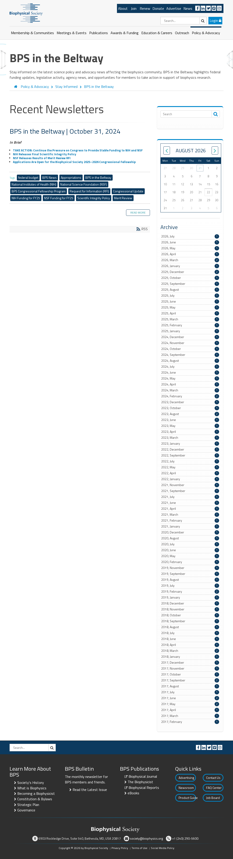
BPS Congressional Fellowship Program (39, 191)
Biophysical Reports (144, 787)
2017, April (189, 710)
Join (134, 8)
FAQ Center (214, 787)
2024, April (189, 384)
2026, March (189, 260)
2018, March (189, 651)
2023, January (189, 443)
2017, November (189, 668)
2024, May (189, 378)
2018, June (189, 639)
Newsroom (186, 787)
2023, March (189, 438)
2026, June (189, 242)
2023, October (189, 408)
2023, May (189, 426)
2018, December (189, 603)
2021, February (189, 520)
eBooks (133, 793)
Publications (98, 33)
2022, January (189, 479)
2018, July (189, 633)
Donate (158, 8)
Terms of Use (139, 848)
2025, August (189, 290)
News (187, 8)
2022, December (189, 449)
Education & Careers (156, 33)
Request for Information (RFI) (89, 191)
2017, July (189, 692)
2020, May (189, 556)
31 (200, 168)
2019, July (189, 586)
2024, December (189, 337)
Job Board (213, 797)
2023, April (189, 432)
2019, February (189, 591)
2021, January (189, 526)
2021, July (189, 497)
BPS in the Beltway (98, 177)
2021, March (189, 514)
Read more (138, 212)
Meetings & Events (71, 33)
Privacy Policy (119, 848)
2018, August (189, 627)
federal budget (28, 177)
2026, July (189, 236)
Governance (26, 810)
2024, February (189, 396)
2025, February (189, 325)
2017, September (189, 680)
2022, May (189, 467)
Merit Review (123, 198)
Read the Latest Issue (90, 789)
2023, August (189, 414)
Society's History (30, 782)
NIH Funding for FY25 (26, 198)
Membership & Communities (32, 33)
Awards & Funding (125, 33)
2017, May (189, 704)
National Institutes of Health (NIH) (34, 184)
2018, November (189, 609)
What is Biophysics (31, 788)
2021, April (189, 509)
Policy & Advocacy (206, 33)
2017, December (189, 662)
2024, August (189, 361)
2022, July (189, 461)
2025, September (189, 284)
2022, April (189, 473)
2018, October (189, 615)
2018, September (189, 621)
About (123, 8)
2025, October (189, 278)
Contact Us (213, 777)
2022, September (189, 455)
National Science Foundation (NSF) (83, 184)
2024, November (189, 343)
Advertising (186, 777)
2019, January (189, 597)
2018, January (189, 657)
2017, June (189, 698)
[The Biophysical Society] (26, 12)
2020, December (189, 532)
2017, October (189, 674)
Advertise (173, 8)
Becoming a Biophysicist (36, 793)
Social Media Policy (162, 848)
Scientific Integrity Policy (93, 198)
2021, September (189, 491)
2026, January (189, 266)
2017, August (189, 686)
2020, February (189, 562)
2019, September (189, 574)
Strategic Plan (28, 804)
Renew (145, 8)
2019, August (189, 580)
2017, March (189, 716)
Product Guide (187, 797)
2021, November (189, 485)
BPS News (49, 177)
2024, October (189, 349)
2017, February (189, 722)
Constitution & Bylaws (34, 799)
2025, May (189, 307)
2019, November (189, 568)
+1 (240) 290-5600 (185, 838)
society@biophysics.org (146, 838)
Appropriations (71, 177)
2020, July (189, 544)
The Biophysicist (140, 782)
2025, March (189, 319)
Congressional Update (128, 191)
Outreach (182, 33)
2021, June (189, 503)
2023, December (189, 402)
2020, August (189, 538)
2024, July (189, 367)
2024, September (189, 355)
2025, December (189, 272)
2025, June (189, 301)
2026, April (189, 254)
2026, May (189, 248)
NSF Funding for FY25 (58, 198)
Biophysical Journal (143, 776)
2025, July (189, 295)
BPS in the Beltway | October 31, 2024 (65, 131)
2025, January (189, 331)
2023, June (189, 420)
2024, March (189, 390)
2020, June (189, 550)
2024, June (189, 372)
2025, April (189, 313)
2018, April (189, 645)
